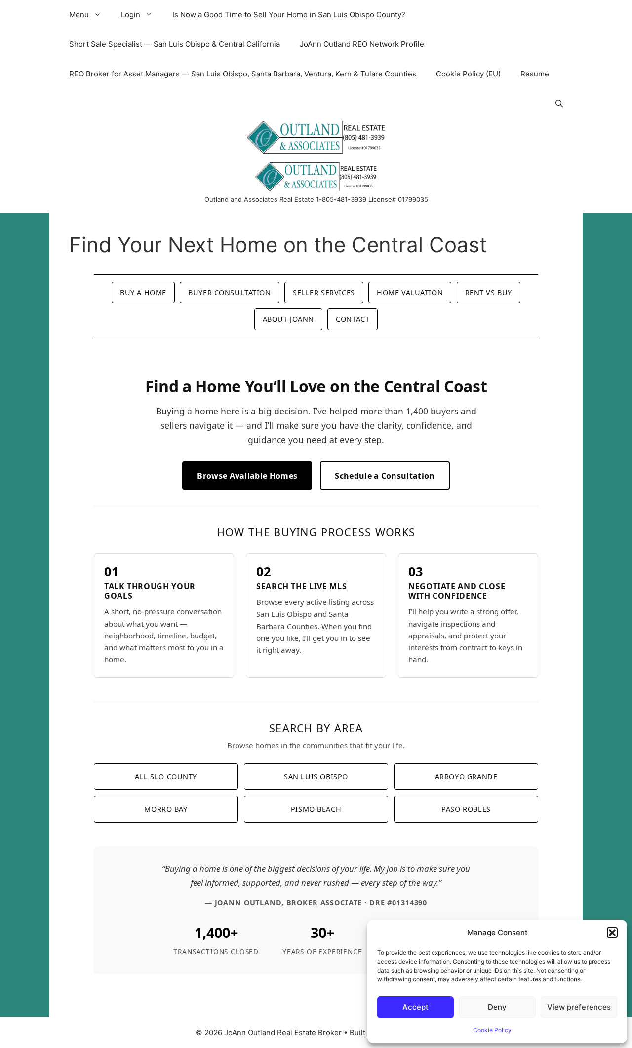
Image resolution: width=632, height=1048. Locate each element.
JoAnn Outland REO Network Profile (362, 44)
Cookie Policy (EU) (468, 73)
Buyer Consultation (229, 292)
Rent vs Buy (488, 292)
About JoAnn (288, 319)
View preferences (579, 1006)
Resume (534, 73)
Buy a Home (143, 292)
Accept (415, 1006)
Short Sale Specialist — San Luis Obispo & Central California (174, 44)
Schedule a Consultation (384, 475)
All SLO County (166, 776)
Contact (352, 319)
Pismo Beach (316, 809)
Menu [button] (79, 14)
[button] (612, 932)
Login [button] (130, 14)
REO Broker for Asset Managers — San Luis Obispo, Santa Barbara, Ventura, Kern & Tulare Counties (242, 73)
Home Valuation (410, 292)
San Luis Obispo (316, 776)
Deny (497, 1006)
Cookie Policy (492, 1030)
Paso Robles (465, 809)
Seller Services (324, 292)
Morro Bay (165, 809)
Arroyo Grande (466, 776)
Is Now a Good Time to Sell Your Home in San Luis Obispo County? (288, 14)
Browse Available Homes (247, 475)
